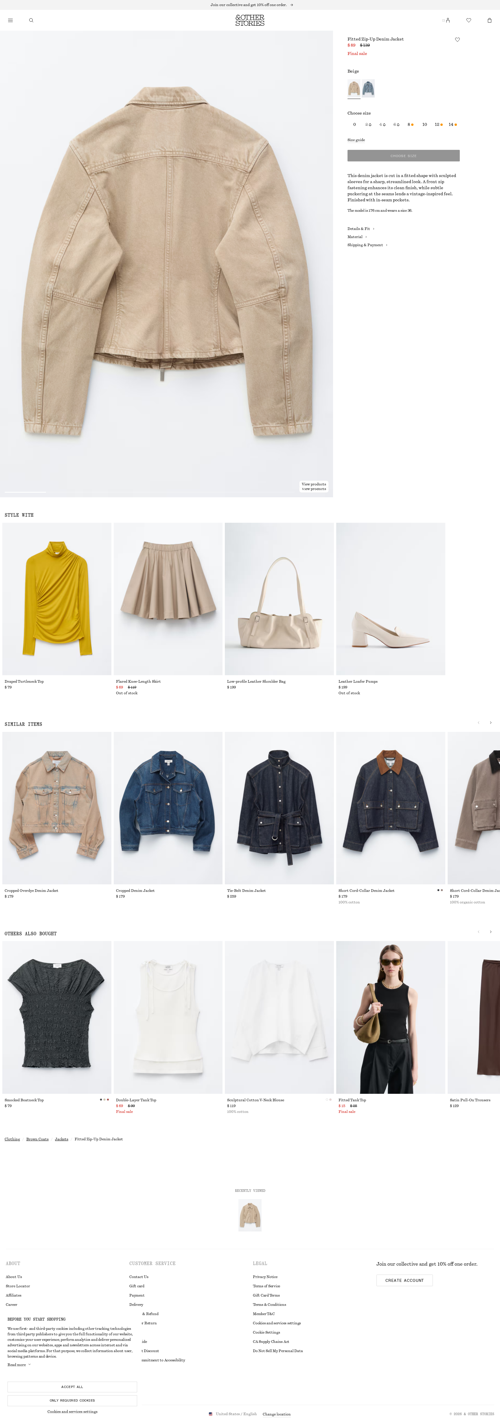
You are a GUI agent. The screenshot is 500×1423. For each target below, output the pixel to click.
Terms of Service (266, 1286)
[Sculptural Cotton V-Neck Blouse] (279, 1017)
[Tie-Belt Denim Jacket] (279, 808)
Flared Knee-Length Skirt (138, 681)
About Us (14, 1277)
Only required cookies (72, 1400)
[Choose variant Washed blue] (368, 89)
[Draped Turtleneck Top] (56, 599)
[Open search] (31, 20)
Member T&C (264, 1314)
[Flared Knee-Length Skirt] (168, 599)
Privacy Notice (265, 1277)
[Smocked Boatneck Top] (56, 1017)
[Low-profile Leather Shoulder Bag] (279, 599)
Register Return (143, 1323)
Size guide (356, 140)
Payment (136, 1295)
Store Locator (18, 1286)
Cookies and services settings (277, 1323)
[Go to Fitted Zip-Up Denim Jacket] (250, 1215)
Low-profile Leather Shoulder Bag (256, 681)
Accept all (72, 1387)
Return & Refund (143, 1314)
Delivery (136, 1304)
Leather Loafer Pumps (358, 681)
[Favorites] (468, 20)
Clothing (12, 1139)
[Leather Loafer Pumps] (390, 599)
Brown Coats (37, 1139)
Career (11, 1304)
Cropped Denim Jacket (135, 890)
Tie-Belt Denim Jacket (246, 890)
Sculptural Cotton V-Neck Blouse (255, 1100)
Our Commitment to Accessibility (157, 1360)
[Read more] (250, 5)
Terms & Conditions (269, 1304)
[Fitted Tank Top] (390, 1017)
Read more (17, 1365)
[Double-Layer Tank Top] (168, 1017)
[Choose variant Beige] (354, 89)
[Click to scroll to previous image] (478, 722)
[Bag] (489, 20)
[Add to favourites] (457, 39)
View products (314, 489)
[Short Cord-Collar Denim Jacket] (390, 808)
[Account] (448, 20)
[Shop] (10, 20)
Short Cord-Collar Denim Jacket (367, 890)
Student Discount (144, 1351)
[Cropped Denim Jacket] (168, 808)
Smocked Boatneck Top (24, 1100)
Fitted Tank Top (352, 1100)
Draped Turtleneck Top (24, 681)
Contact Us (138, 1277)
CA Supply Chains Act (271, 1341)
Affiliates (13, 1295)
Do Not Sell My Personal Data (278, 1351)
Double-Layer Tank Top (136, 1100)
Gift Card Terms (266, 1295)
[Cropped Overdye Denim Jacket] (56, 808)
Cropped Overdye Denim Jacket (31, 890)
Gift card (136, 1286)
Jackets (61, 1139)
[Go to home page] (250, 20)
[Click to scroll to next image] (490, 722)
